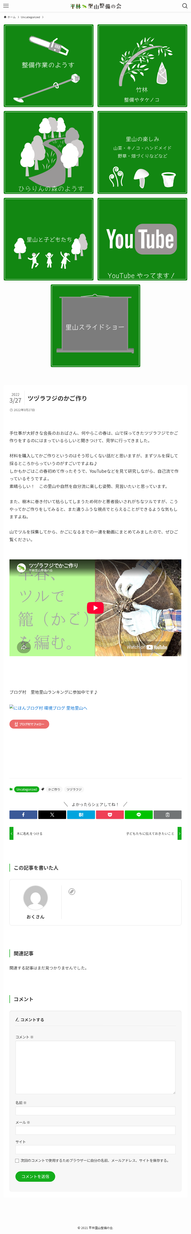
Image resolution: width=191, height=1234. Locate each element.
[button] (23, 814)
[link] (72, 891)
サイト (20, 1141)
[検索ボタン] (185, 6)
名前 (21, 1102)
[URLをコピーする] (168, 814)
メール (22, 1122)
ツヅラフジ (74, 789)
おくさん (36, 916)
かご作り (54, 789)
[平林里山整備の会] (96, 6)
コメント (24, 1036)
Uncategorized (27, 789)
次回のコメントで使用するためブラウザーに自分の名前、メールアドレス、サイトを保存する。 (95, 1160)
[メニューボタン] (6, 6)
